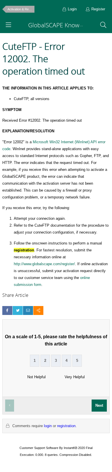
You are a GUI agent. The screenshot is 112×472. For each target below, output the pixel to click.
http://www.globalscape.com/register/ (44, 264)
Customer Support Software (39, 448)
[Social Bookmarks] (38, 310)
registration (66, 426)
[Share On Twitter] (18, 310)
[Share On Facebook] (7, 310)
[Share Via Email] (28, 310)
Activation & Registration (20, 9)
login (48, 426)
